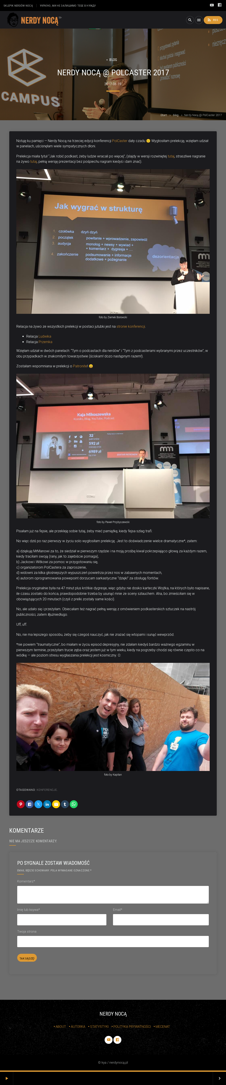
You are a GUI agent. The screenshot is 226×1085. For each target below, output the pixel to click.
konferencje (47, 789)
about (61, 1027)
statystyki (99, 1027)
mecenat (163, 1027)
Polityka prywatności (132, 1027)
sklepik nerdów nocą (18, 5)
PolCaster (119, 141)
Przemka (45, 342)
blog (176, 115)
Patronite (80, 366)
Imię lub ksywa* (28, 910)
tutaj (171, 156)
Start (163, 115)
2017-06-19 (112, 84)
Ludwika (45, 336)
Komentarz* (26, 881)
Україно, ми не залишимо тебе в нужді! (68, 5)
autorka (78, 1027)
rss (212, 20)
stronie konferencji (131, 326)
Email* (117, 910)
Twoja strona (26, 931)
